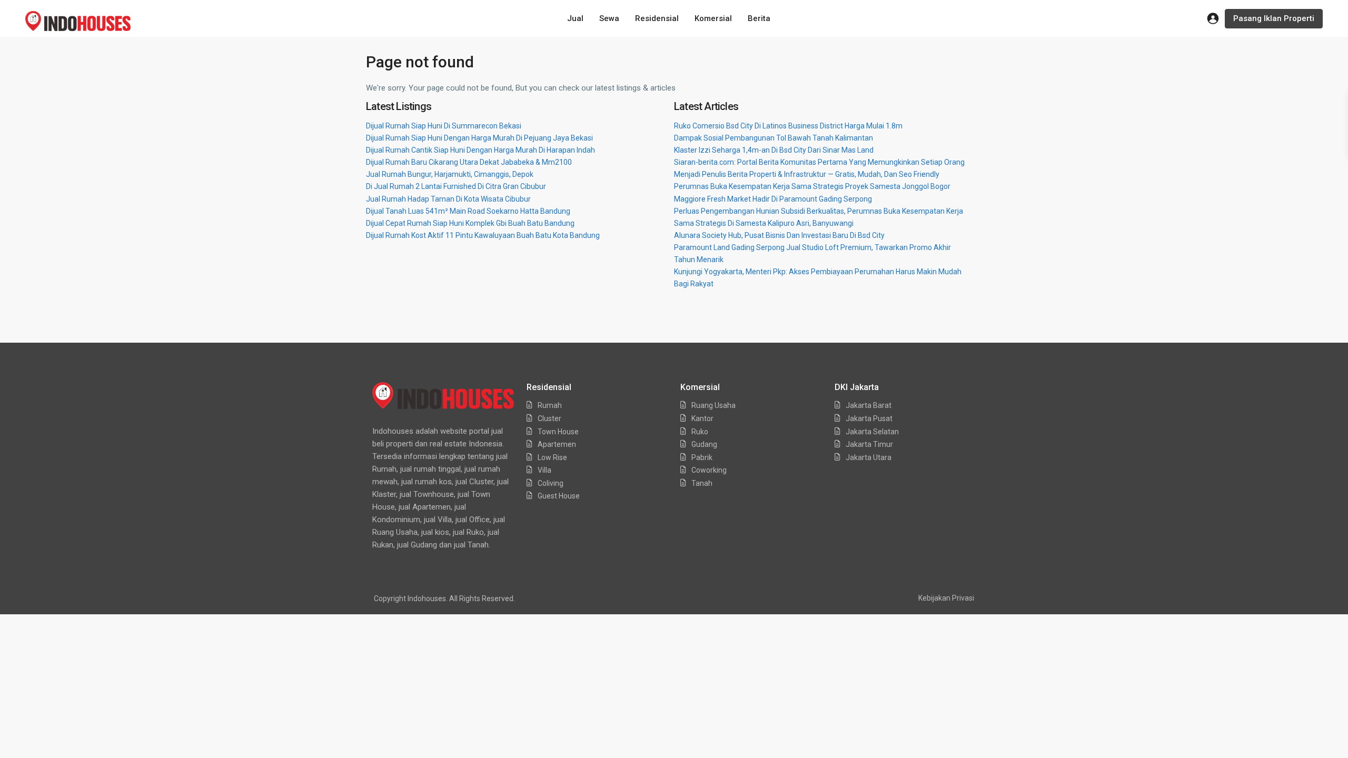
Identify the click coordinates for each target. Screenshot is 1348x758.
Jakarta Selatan (872, 431)
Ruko (699, 431)
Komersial (713, 18)
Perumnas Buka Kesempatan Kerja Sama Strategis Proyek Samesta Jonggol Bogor (812, 186)
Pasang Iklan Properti (1273, 18)
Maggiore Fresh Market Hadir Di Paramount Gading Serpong (773, 199)
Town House (558, 431)
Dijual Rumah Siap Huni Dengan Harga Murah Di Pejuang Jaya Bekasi (479, 138)
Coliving (550, 483)
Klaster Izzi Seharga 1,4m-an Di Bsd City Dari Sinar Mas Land (774, 150)
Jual (575, 18)
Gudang (704, 444)
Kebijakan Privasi (946, 598)
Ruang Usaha (713, 405)
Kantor (702, 418)
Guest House (559, 496)
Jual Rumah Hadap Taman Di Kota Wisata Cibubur (448, 199)
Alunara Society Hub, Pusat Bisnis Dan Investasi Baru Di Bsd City (779, 235)
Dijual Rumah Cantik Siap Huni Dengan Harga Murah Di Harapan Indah (480, 150)
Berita (759, 18)
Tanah (701, 483)
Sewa (609, 18)
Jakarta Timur (869, 444)
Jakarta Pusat (869, 418)
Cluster (549, 418)
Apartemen (557, 444)
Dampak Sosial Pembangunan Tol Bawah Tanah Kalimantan (773, 138)
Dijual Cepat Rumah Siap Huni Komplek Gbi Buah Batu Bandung (470, 223)
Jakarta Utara (868, 457)
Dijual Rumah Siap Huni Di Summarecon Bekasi (443, 126)
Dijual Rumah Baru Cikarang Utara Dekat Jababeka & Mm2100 (469, 162)
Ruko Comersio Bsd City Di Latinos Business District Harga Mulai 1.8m (788, 126)
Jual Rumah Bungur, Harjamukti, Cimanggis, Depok (449, 174)
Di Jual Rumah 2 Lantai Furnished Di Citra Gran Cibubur (456, 186)
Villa (544, 470)
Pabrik (701, 457)
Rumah (550, 405)
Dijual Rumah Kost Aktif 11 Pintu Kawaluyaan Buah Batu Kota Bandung (483, 235)
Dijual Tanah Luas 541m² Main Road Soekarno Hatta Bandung (468, 211)
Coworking (709, 470)
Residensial (657, 18)
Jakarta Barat (868, 405)
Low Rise (552, 457)
